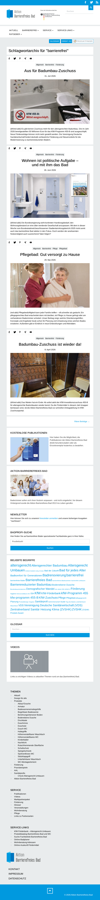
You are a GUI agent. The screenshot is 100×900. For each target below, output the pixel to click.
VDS (21, 605)
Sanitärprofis (19, 773)
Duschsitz (22, 726)
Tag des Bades (71, 602)
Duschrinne (23, 723)
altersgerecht (20, 565)
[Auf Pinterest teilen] (20, 58)
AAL (16, 770)
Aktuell (17, 695)
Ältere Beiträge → (82, 421)
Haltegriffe (22, 731)
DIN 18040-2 (66, 589)
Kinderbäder (23, 740)
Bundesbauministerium (18, 589)
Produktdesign (24, 602)
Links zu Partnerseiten (23, 816)
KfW (38, 593)
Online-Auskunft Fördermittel (26, 845)
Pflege (55, 249)
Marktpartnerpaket (22, 799)
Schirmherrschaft (54, 602)
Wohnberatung (20, 810)
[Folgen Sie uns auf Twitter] (91, 2)
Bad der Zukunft (51, 571)
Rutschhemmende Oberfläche (31, 745)
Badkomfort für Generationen (26, 575)
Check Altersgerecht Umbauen (31, 776)
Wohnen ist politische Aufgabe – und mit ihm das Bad (50, 162)
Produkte (18, 701)
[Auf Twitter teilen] (14, 58)
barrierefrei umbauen (78, 580)
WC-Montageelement (27, 762)
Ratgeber (32, 602)
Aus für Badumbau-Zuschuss (50, 71)
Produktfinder (85, 41)
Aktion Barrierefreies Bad (25, 779)
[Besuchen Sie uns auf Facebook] (85, 2)
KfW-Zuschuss (48, 597)
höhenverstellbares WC (23, 593)
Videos (17, 797)
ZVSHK (77, 609)
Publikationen (20, 794)
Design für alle (20, 698)
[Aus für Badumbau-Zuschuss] (50, 101)
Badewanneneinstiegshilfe (29, 709)
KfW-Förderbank (51, 593)
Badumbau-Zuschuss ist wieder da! (50, 344)
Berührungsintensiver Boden (30, 715)
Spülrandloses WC (26, 754)
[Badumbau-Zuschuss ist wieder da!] (50, 375)
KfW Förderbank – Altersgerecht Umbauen (32, 831)
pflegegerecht (81, 598)
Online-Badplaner (22, 840)
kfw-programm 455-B (24, 597)
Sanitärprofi (41, 601)
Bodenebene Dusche (63, 585)
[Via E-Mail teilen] (31, 58)
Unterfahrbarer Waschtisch (29, 759)
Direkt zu (66, 41)
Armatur (41, 571)
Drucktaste (22, 720)
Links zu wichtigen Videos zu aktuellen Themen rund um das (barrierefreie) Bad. (45, 677)
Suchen (50, 548)
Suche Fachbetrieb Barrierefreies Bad (30, 837)
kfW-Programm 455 (74, 593)
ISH (32, 593)
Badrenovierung (54, 575)
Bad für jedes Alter (72, 570)
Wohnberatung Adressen (25, 842)
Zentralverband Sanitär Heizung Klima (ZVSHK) (40, 609)
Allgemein (40, 65)
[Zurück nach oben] (50, 891)
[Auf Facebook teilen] (9, 58)
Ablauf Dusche (24, 704)
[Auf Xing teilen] (25, 58)
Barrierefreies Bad (39, 580)
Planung (14, 601)
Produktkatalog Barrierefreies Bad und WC (32, 834)
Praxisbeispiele (21, 768)
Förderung (60, 65)
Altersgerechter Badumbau (49, 565)
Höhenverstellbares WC (28, 737)
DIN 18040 (58, 589)
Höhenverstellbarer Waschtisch (31, 734)
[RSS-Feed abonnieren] (97, 2)
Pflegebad (63, 249)
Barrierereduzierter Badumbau (31, 584)
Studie (62, 602)
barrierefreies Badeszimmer (61, 580)
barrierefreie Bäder (17, 580)
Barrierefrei (49, 65)
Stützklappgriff (24, 756)
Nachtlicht (22, 743)
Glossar (54, 41)
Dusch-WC (22, 729)
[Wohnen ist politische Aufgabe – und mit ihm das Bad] (50, 195)
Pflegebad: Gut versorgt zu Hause (50, 254)
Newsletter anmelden (49, 518)
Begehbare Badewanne (28, 712)
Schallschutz (23, 748)
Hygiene (13, 594)
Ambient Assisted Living (32, 571)
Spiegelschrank (24, 751)
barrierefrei (74, 575)
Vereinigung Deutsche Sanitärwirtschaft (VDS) (53, 605)
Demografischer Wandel (40, 588)
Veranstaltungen (21, 808)
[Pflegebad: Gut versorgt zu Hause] (50, 285)
